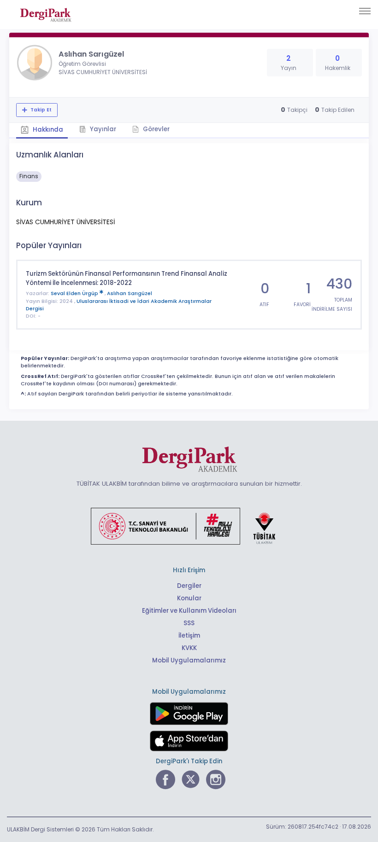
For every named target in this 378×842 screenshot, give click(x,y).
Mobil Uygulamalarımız (189, 660)
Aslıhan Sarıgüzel (129, 293)
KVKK (189, 648)
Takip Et (40, 109)
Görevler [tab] (156, 129)
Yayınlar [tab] (102, 129)
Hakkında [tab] (47, 129)
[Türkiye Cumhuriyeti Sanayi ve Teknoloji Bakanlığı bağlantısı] (189, 525)
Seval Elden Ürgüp (75, 293)
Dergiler (189, 585)
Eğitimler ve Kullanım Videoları (189, 610)
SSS (189, 623)
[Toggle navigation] (365, 11)
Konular (189, 598)
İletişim (189, 635)
